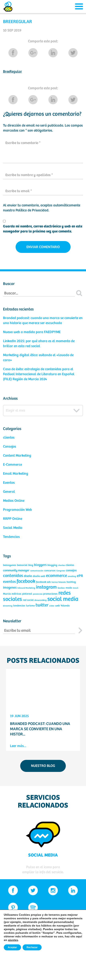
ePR (80, 576)
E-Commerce (12, 465)
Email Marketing (15, 474)
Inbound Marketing (26, 588)
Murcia (7, 593)
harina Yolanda (59, 582)
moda (69, 587)
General (9, 492)
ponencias (37, 594)
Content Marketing (17, 456)
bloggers (40, 565)
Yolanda (65, 605)
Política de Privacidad (32, 210)
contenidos (13, 575)
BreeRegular (12, 72)
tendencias (19, 605)
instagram (46, 587)
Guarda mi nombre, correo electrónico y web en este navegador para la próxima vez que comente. (42, 228)
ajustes (13, 940)
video (51, 606)
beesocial (22, 565)
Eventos (9, 483)
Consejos (9, 447)
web (57, 605)
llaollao (61, 588)
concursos (50, 570)
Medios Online (13, 501)
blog (30, 565)
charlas (61, 565)
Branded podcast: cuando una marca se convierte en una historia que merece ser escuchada (43, 320)
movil (75, 588)
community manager (16, 570)
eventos (9, 582)
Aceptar (12, 947)
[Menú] (79, 6)
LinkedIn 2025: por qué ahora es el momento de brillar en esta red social (39, 343)
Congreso (60, 571)
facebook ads (43, 582)
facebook (26, 581)
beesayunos (9, 565)
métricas (16, 593)
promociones (50, 593)
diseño (28, 576)
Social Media (12, 528)
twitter (42, 605)
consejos (71, 570)
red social (28, 600)
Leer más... (18, 746)
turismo (30, 605)
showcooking (40, 600)
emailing (72, 576)
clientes (9, 438)
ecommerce (56, 575)
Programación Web (17, 510)
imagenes (10, 588)
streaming (7, 606)
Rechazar (32, 947)
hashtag (71, 582)
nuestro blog (43, 766)
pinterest (27, 593)
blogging (52, 565)
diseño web (39, 576)
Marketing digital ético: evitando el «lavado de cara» (38, 357)
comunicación (36, 571)
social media (62, 599)
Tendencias (11, 537)
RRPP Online (12, 519)
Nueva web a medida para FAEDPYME (32, 332)
